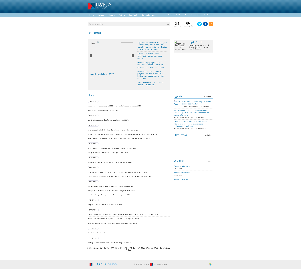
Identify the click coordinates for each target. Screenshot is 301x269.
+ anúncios (208, 135)
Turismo (122, 15)
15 (124, 248)
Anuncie (198, 15)
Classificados (134, 15)
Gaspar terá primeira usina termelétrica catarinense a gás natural (149, 55)
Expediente (189, 15)
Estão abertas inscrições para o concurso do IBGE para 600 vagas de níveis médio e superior (119, 172)
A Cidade (179, 15)
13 (118, 248)
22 (142, 248)
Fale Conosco (208, 15)
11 (113, 248)
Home (91, 15)
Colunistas (111, 15)
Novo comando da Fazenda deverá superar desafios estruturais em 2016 (112, 223)
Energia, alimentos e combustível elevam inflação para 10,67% (108, 120)
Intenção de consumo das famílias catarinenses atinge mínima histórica (111, 191)
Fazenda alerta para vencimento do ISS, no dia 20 (104, 110)
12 (116, 248)
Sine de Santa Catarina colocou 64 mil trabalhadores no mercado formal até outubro (116, 233)
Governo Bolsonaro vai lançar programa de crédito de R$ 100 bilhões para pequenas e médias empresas (150, 74)
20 (136, 248)
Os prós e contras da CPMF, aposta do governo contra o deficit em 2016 (112, 162)
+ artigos (208, 161)
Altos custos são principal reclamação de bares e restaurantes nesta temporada (114, 130)
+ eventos (208, 96)
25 (149, 248)
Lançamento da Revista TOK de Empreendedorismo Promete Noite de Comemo (199, 47)
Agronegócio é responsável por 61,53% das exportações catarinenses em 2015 (114, 106)
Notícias (101, 15)
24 (147, 248)
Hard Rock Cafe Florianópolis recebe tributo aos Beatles (196, 102)
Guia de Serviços (148, 15)
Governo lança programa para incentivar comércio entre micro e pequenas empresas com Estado (150, 64)
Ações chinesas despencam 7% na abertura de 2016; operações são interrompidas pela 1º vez (119, 176)
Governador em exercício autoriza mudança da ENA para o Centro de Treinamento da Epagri (119, 138)
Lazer (91, 19)
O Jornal (170, 15)
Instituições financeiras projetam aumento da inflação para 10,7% (109, 243)
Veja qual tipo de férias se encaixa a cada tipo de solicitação (108, 153)
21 (139, 248)
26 (152, 248)
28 (157, 248)
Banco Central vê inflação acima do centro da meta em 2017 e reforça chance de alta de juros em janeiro (123, 215)
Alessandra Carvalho (182, 166)
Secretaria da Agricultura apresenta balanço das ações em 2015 (109, 195)
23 (144, 248)
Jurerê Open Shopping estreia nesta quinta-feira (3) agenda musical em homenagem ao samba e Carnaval (191, 112)
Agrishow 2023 (98, 74)
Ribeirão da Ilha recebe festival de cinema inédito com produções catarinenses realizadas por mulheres (191, 123)
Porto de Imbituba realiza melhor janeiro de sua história (150, 83)
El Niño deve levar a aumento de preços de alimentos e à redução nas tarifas (113, 219)
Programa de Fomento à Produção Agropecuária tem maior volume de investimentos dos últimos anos (122, 134)
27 (155, 248)
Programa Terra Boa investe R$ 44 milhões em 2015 (105, 205)
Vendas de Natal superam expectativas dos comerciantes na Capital (110, 186)
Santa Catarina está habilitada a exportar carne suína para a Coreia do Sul (112, 148)
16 (126, 248)
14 (121, 248)
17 (129, 248)
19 (134, 248)
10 (111, 248)
